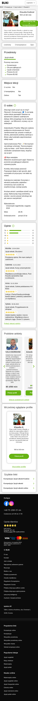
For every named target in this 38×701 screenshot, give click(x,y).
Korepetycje (7, 633)
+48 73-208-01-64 (12, 510)
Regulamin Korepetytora (11, 581)
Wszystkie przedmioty (11, 637)
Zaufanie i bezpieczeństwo (12, 598)
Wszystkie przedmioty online (13, 640)
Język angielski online (11, 681)
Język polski (8, 667)
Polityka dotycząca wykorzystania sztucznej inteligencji (14, 592)
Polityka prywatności (10, 574)
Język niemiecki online (11, 691)
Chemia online (8, 687)
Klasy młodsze (8, 660)
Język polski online (10, 694)
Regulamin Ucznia (10, 584)
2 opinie (30, 388)
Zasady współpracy (10, 578)
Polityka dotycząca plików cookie (14, 588)
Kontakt (6, 558)
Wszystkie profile (19, 467)
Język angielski (8, 657)
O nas (6, 554)
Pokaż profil (12, 393)
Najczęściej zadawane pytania (13, 564)
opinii (10, 532)
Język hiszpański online (11, 684)
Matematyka (8, 664)
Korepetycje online (10, 630)
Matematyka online (10, 677)
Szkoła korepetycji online (12, 647)
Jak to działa (8, 561)
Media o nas (8, 571)
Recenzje (7, 568)
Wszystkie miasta (9, 643)
